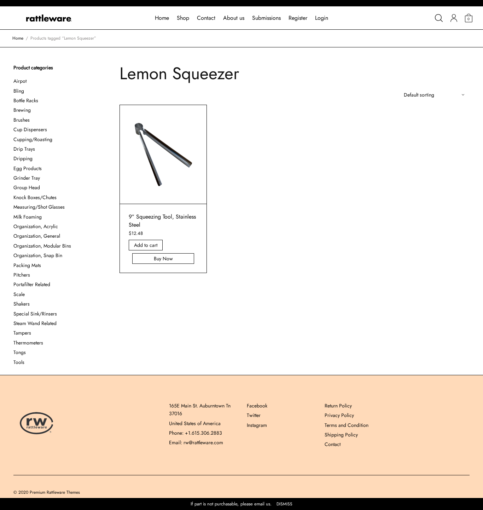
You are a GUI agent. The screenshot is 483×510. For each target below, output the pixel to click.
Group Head (26, 187)
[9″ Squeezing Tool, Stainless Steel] (163, 154)
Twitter (254, 415)
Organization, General (36, 235)
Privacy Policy (339, 415)
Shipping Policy (341, 434)
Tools (18, 362)
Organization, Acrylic (35, 226)
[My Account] (453, 18)
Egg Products (27, 168)
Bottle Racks (25, 100)
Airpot (20, 81)
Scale (19, 294)
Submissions (266, 18)
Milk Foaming (27, 216)
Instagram (257, 425)
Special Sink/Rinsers (35, 313)
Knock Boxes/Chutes (35, 197)
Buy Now (163, 258)
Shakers (21, 303)
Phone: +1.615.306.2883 (195, 432)
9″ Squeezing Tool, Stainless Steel (162, 220)
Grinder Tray (26, 177)
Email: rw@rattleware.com (196, 442)
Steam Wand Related (35, 323)
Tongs (19, 352)
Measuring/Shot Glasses (39, 206)
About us (233, 18)
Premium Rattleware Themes (55, 492)
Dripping (23, 158)
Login (321, 18)
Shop (183, 18)
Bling (18, 90)
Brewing (22, 110)
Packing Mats (27, 265)
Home (162, 18)
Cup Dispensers (30, 129)
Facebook (257, 405)
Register (298, 18)
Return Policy (338, 405)
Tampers (22, 332)
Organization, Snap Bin (37, 255)
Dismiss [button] (284, 504)
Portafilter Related (31, 284)
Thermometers (28, 342)
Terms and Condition (346, 425)
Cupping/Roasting (32, 139)
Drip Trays (24, 148)
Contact (206, 18)
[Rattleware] (49, 18)
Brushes (21, 119)
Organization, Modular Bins (42, 245)
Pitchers (21, 274)
